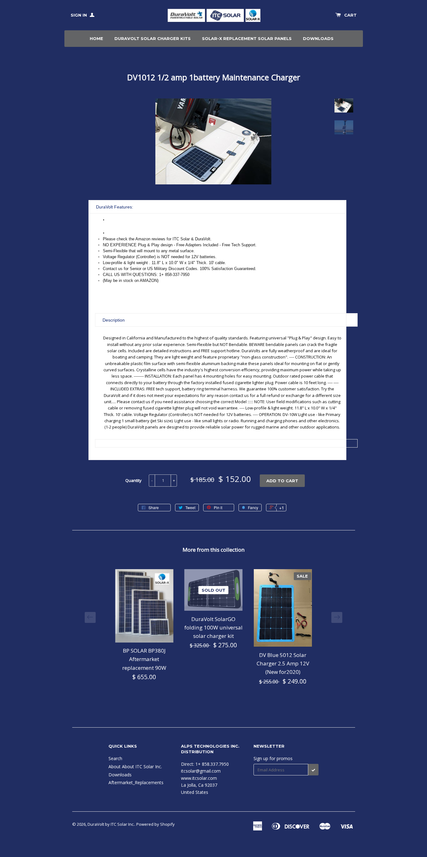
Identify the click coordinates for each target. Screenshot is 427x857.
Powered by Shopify (155, 824)
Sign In (79, 15)
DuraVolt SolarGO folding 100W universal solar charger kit (213, 627)
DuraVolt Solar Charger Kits (152, 38)
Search (115, 758)
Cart (350, 15)
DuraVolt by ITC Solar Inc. (111, 824)
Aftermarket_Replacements (135, 782)
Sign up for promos (273, 758)
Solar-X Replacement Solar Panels (247, 38)
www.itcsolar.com (199, 778)
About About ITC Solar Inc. (135, 766)
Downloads (318, 38)
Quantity (133, 480)
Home (96, 38)
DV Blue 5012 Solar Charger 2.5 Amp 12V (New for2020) (283, 663)
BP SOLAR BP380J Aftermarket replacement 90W (144, 659)
